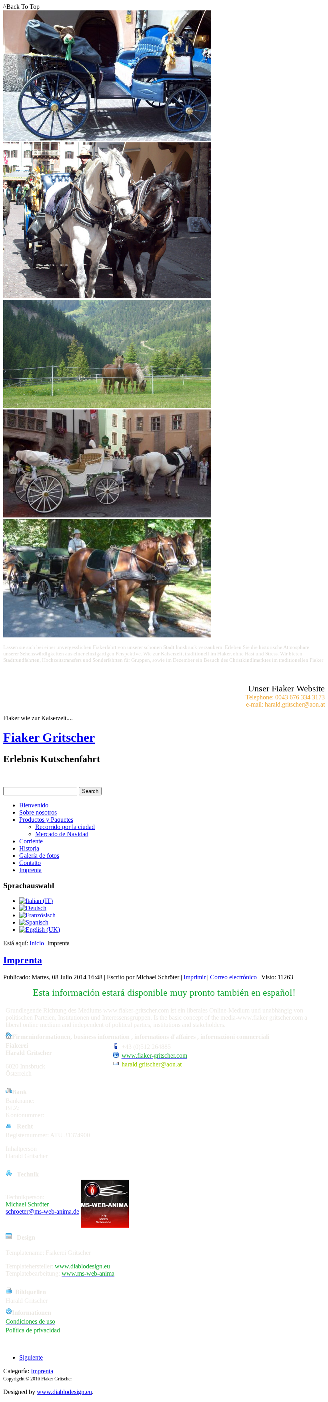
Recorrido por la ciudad (65, 826)
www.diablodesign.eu (64, 1391)
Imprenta (30, 870)
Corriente (31, 841)
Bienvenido (33, 805)
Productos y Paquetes (46, 819)
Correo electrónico (234, 977)
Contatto (30, 862)
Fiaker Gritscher (49, 737)
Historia (29, 848)
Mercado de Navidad (61, 834)
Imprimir (195, 977)
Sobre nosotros (38, 812)
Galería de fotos (39, 855)
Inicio (37, 943)
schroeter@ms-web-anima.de (42, 1211)
